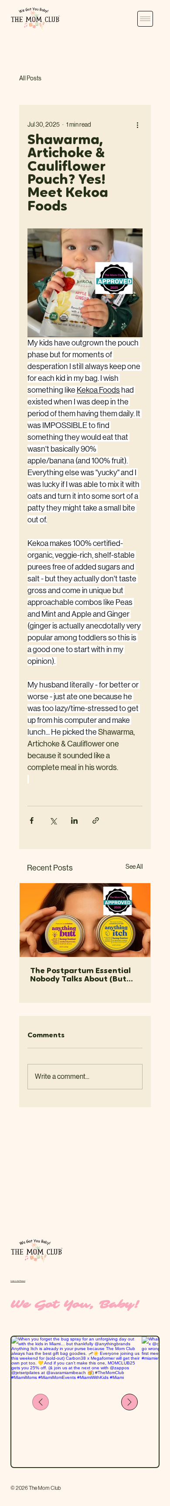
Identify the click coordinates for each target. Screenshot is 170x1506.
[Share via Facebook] (31, 820)
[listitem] (76, 1402)
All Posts (30, 78)
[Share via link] (96, 820)
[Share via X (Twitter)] (53, 820)
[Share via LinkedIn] (74, 820)
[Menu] (145, 19)
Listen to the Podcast (17, 1281)
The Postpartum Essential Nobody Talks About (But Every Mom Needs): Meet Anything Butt (80, 975)
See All (134, 866)
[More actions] (137, 124)
